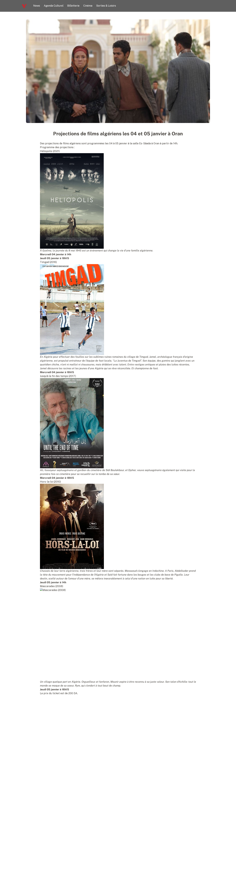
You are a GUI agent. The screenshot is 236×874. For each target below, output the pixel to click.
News (36, 5)
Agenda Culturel (53, 5)
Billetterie (73, 5)
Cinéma (87, 5)
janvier (122, 143)
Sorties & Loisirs (106, 5)
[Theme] (213, 5)
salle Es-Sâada (142, 143)
